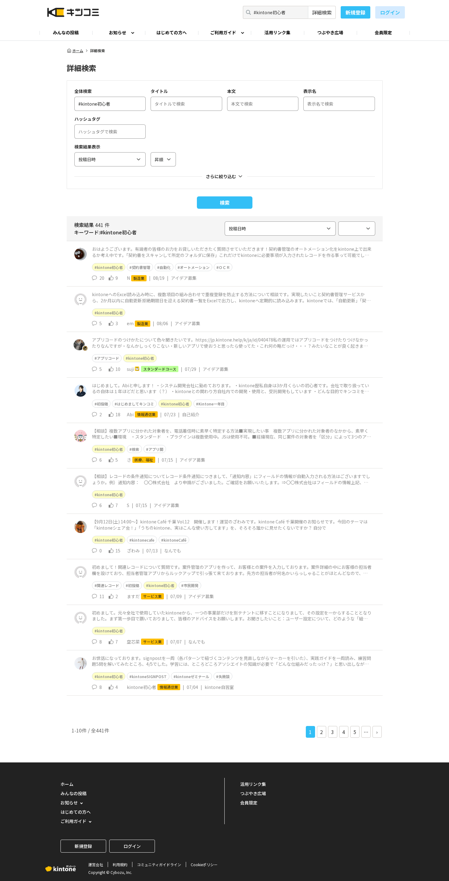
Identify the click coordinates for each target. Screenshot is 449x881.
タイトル (159, 91)
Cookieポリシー (204, 864)
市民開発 (191, 585)
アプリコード (108, 358)
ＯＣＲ (224, 267)
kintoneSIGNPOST (149, 676)
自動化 (165, 267)
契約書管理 (141, 267)
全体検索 (83, 91)
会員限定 (383, 32)
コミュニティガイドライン (159, 864)
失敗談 (224, 676)
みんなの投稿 (66, 32)
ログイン (390, 12)
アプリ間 (155, 449)
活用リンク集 (277, 32)
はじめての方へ (171, 32)
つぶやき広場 (330, 32)
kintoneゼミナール (192, 676)
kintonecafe (143, 540)
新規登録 (355, 12)
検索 (225, 202)
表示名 (309, 91)
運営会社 (95, 864)
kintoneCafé (175, 540)
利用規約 (120, 864)
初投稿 (102, 403)
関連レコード (108, 585)
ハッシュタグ (87, 119)
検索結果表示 (87, 147)
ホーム (77, 50)
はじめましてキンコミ (135, 403)
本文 (231, 91)
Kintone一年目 (211, 403)
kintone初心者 (110, 267)
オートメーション (195, 267)
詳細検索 (322, 12)
